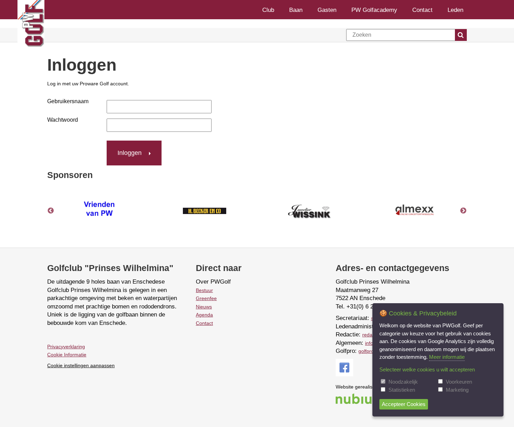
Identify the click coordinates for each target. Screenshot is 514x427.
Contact (422, 9)
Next (463, 210)
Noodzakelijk (403, 382)
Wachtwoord (62, 120)
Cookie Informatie (66, 354)
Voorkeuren (459, 382)
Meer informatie (447, 357)
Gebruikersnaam (67, 101)
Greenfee (206, 298)
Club (268, 9)
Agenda (204, 315)
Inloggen (129, 152)
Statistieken (401, 390)
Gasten (326, 9)
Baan (295, 9)
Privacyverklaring (66, 346)
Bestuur (204, 290)
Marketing (457, 390)
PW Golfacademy (374, 9)
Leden (455, 9)
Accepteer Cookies (404, 404)
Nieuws (204, 306)
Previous (50, 210)
